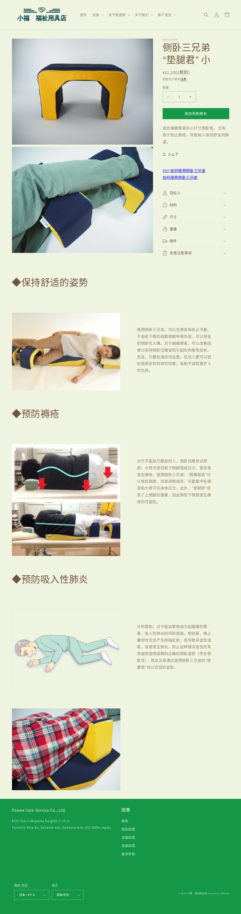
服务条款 (128, 854)
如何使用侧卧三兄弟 (180, 177)
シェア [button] (173, 154)
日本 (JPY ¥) (27, 895)
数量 (166, 87)
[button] (98, 15)
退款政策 (128, 846)
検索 (124, 821)
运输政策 (128, 837)
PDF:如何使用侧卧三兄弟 (184, 170)
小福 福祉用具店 (197, 893)
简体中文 (63, 895)
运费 (183, 79)
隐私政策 (128, 829)
